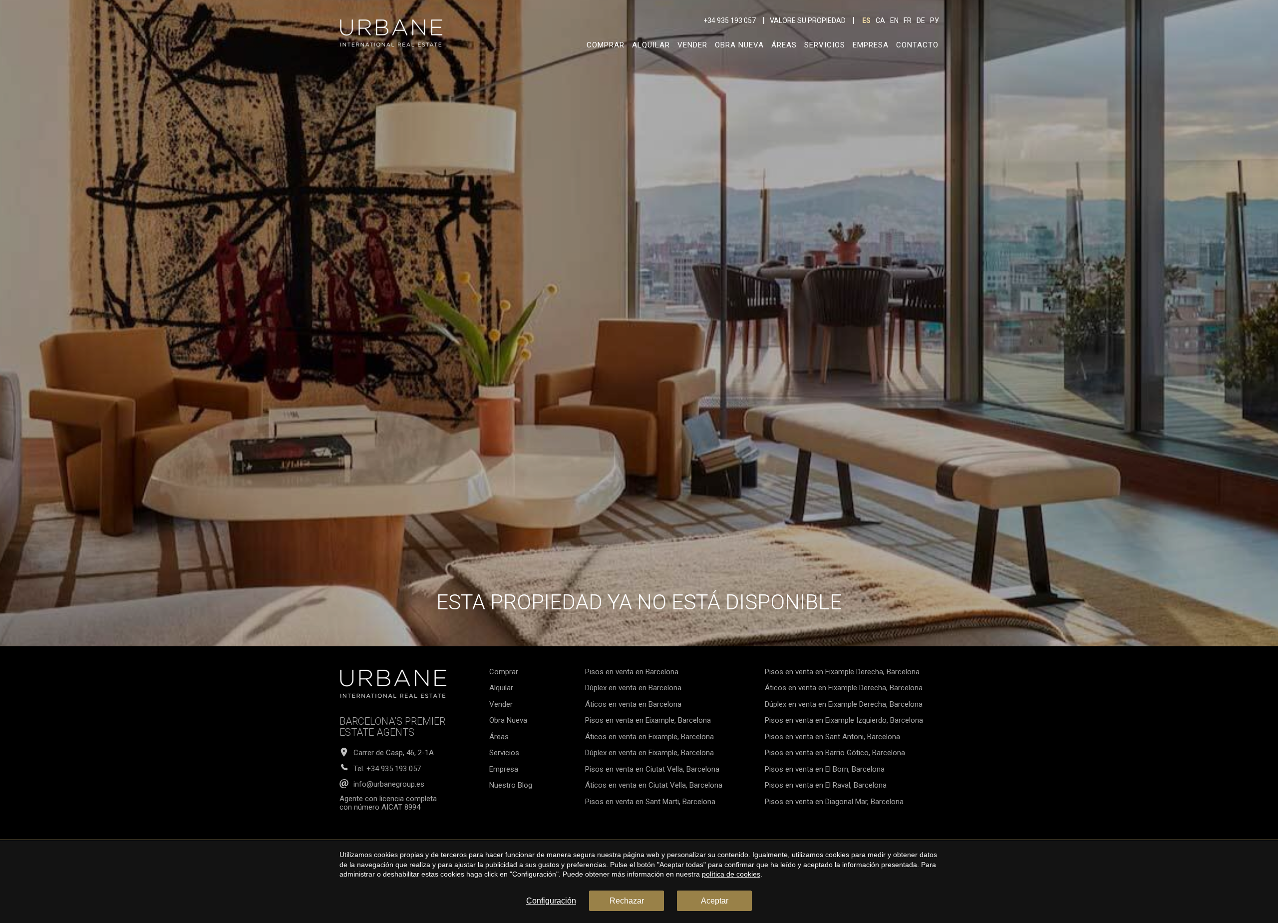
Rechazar (627, 901)
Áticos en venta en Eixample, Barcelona (649, 736)
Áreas (784, 44)
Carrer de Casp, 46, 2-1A (393, 753)
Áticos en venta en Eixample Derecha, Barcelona (844, 687)
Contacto (917, 44)
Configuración (551, 901)
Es (866, 20)
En (894, 20)
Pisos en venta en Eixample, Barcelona (648, 720)
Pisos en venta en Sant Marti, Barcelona (650, 801)
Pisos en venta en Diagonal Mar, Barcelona (834, 801)
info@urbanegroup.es (388, 784)
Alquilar (651, 44)
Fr (908, 20)
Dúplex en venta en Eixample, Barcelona (649, 752)
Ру (934, 20)
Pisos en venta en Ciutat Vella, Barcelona (652, 769)
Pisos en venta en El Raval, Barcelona (826, 785)
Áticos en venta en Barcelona (633, 704)
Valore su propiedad (808, 20)
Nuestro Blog (510, 785)
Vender (692, 44)
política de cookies (731, 874)
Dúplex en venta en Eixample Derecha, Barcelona (844, 704)
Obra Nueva (739, 44)
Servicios (824, 44)
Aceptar (714, 901)
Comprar (606, 44)
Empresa (871, 44)
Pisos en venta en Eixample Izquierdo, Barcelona (844, 720)
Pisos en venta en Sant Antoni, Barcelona (832, 736)
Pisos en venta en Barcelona (631, 671)
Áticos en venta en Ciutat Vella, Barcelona (653, 785)
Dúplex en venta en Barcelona (633, 687)
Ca (880, 20)
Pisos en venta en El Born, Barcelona (825, 769)
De (921, 20)
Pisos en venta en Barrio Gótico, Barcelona (835, 752)
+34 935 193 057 (729, 20)
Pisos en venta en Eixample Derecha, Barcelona (842, 671)
